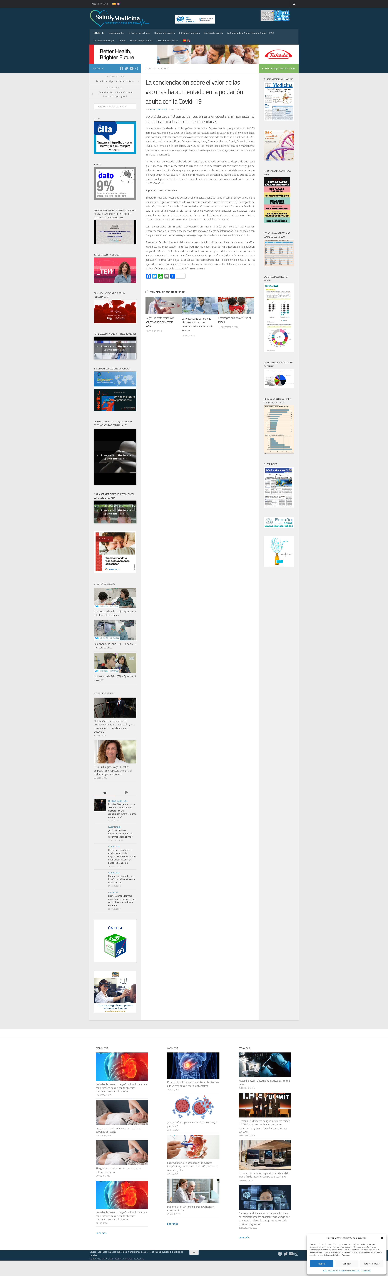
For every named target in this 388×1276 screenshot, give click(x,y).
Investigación (114, 826)
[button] (381, 1237)
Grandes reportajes (104, 40)
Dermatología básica (141, 40)
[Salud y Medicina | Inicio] (155, 18)
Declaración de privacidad (349, 1270)
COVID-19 (99, 33)
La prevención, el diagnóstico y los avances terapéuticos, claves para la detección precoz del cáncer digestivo (192, 1166)
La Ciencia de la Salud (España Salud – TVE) (250, 33)
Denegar (347, 1263)
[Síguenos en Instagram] (136, 68)
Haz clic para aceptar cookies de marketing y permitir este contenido (115, 348)
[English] (116, 4)
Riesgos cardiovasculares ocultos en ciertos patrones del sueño (118, 1130)
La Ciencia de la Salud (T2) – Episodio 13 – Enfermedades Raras (115, 613)
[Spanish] (112, 4)
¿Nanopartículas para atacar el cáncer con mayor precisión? (192, 1124)
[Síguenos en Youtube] (131, 68)
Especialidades (116, 33)
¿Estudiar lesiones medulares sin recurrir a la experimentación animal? (120, 833)
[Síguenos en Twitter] (126, 68)
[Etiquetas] (125, 793)
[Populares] (104, 793)
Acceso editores (100, 4)
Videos (122, 40)
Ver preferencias (372, 1263)
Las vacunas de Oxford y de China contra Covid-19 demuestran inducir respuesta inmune (197, 324)
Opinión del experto (164, 33)
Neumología (114, 846)
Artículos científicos (167, 40)
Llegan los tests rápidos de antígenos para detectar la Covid (160, 322)
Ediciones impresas (189, 33)
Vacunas (163, 68)
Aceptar (321, 1263)
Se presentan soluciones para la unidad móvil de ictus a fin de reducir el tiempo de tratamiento (264, 1175)
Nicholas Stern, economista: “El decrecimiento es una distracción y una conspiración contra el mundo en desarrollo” (114, 726)
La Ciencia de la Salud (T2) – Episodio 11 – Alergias (115, 678)
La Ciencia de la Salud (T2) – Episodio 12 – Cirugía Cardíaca (115, 646)
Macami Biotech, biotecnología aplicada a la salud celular (264, 1082)
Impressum (365, 1270)
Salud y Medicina (158, 109)
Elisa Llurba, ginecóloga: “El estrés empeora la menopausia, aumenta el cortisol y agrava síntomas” (113, 770)
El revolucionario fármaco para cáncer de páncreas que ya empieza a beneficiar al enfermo (122, 900)
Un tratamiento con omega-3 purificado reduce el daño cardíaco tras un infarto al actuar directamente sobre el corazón (121, 1087)
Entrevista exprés (213, 33)
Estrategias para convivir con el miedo (234, 320)
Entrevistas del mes (139, 33)
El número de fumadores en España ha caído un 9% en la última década (121, 879)
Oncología (113, 892)
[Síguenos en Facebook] (121, 68)
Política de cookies (330, 1270)
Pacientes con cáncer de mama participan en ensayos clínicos (190, 1208)
